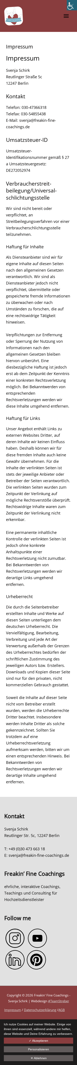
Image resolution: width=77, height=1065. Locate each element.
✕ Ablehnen (39, 1058)
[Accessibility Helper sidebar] (72, 5)
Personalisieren (38, 1049)
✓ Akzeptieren (38, 1040)
